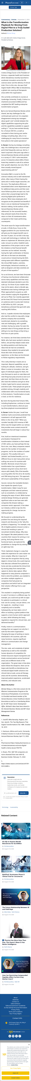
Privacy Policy (15, 1010)
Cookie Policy (14, 1065)
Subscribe (22, 793)
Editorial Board (15, 1004)
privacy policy (9, 798)
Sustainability (14, 807)
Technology (5, 807)
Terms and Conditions (15, 1012)
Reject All (15, 1073)
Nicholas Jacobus (9, 846)
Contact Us (15, 1002)
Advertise (15, 1000)
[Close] (29, 1044)
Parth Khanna (15, 912)
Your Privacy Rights (15, 1014)
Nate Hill (17, 982)
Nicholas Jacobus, (9, 982)
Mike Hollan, (7, 912)
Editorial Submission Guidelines (15, 1006)
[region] (15, 1061)
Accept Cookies (15, 1078)
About (15, 998)
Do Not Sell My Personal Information (15, 1008)
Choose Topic (13, 7)
